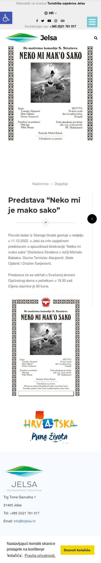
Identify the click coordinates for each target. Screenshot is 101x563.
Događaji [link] (61, 183)
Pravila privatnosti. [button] (40, 556)
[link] (6, 18)
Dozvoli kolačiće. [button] (77, 550)
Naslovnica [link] (40, 183)
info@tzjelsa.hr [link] (25, 521)
